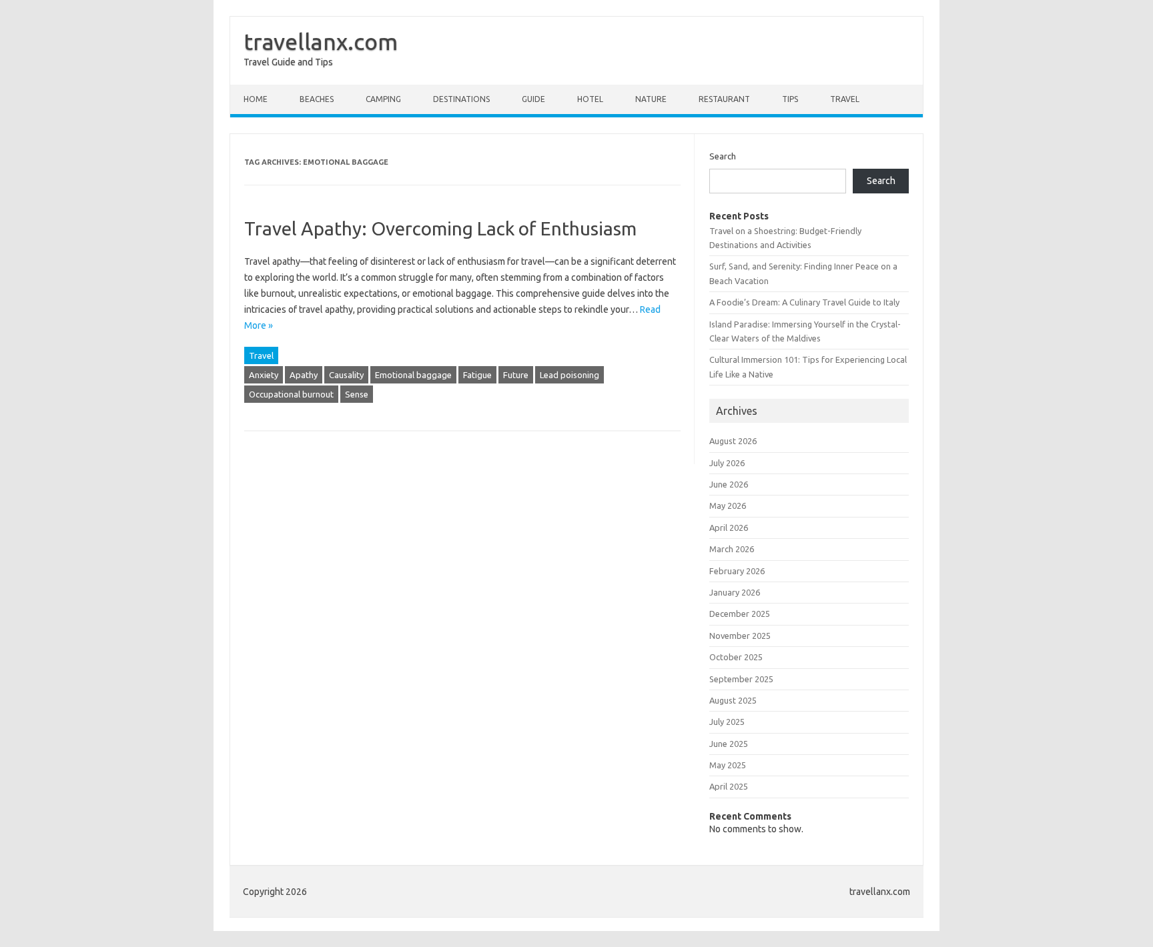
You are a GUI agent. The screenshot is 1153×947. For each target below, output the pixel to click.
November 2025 (740, 635)
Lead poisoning (569, 374)
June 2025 (728, 743)
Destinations (461, 99)
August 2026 (733, 440)
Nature (651, 99)
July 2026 (727, 462)
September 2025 (741, 679)
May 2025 (727, 765)
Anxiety (263, 374)
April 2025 (728, 786)
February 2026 (737, 571)
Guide (533, 99)
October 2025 (736, 657)
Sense (356, 394)
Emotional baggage (413, 374)
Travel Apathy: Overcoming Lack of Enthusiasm (440, 228)
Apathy (304, 374)
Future (515, 374)
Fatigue (477, 374)
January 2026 (734, 592)
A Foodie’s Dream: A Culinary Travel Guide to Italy (804, 302)
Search (722, 156)
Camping (383, 99)
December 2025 (739, 613)
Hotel (590, 99)
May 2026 (727, 505)
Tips (790, 99)
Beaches (317, 99)
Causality (346, 374)
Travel (844, 99)
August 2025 (733, 700)
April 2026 (728, 527)
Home (256, 99)
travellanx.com (321, 41)
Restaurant (724, 99)
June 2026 (728, 484)
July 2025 (727, 721)
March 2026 (731, 549)
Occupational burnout (291, 394)
